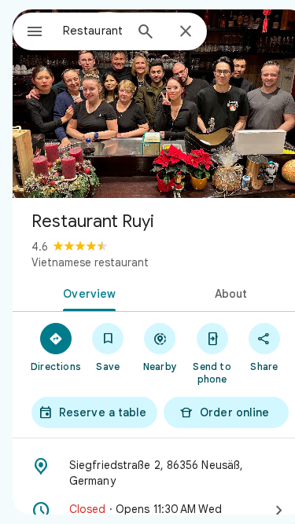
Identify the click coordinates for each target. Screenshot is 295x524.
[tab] (86, 292)
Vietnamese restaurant (90, 262)
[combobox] (93, 30)
